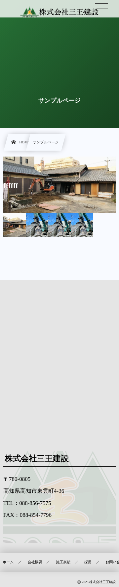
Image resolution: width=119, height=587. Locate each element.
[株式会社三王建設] (59, 12)
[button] (101, 9)
